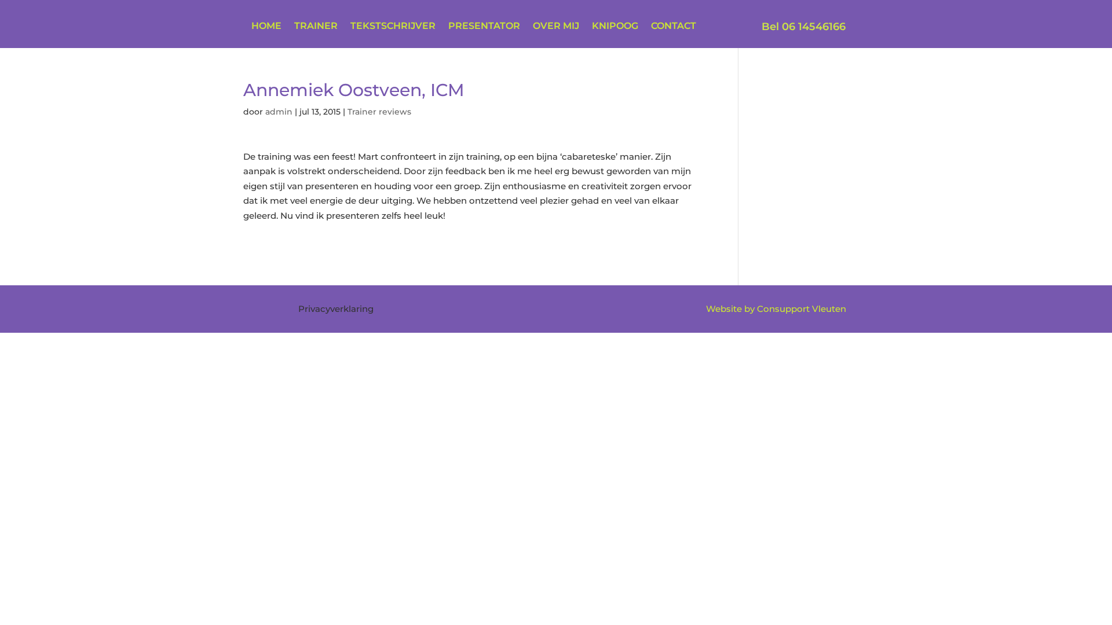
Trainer (316, 26)
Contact (673, 26)
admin (278, 111)
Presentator (484, 26)
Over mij (556, 26)
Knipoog (615, 26)
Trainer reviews (379, 111)
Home (266, 26)
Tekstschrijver (393, 26)
